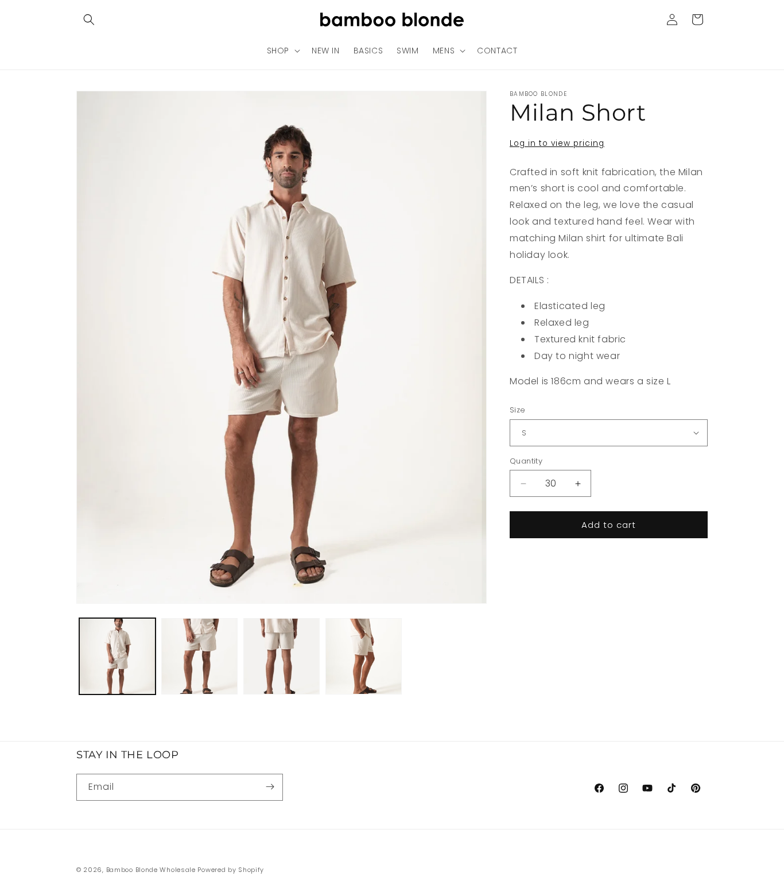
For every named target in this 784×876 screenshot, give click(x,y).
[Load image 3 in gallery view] (281, 656)
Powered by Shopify (230, 869)
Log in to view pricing (557, 143)
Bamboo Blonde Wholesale (151, 869)
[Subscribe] (269, 786)
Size (518, 409)
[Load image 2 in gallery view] (199, 656)
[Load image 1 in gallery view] (117, 656)
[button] (89, 19)
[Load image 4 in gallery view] (363, 656)
